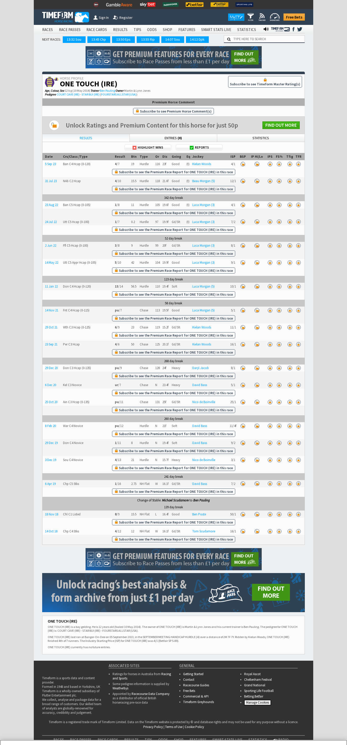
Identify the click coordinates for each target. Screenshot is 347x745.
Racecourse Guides (196, 685)
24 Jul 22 (51, 222)
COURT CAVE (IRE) (68, 94)
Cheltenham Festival (258, 679)
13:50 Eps (123, 39)
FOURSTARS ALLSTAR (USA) (118, 94)
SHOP (167, 29)
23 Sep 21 (51, 344)
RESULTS (120, 29)
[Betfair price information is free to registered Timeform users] (242, 164)
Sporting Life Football (259, 691)
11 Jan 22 (51, 286)
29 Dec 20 (51, 368)
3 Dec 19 (50, 460)
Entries (173, 138)
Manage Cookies (258, 703)
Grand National (254, 685)
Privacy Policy (143, 735)
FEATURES (186, 29)
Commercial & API (196, 696)
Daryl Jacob (200, 368)
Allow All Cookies (247, 730)
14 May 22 (51, 262)
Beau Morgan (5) (203, 181)
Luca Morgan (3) (203, 205)
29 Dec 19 (51, 443)
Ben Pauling (107, 90)
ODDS (152, 29)
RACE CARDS (96, 29)
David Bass (199, 385)
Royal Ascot (252, 674)
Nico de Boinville (203, 402)
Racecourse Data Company (150, 694)
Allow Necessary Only (286, 730)
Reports (202, 147)
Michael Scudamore (175, 500)
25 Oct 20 (51, 402)
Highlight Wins (150, 147)
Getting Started (193, 674)
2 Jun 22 (50, 245)
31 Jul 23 (51, 181)
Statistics (261, 138)
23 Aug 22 (51, 205)
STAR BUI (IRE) (91, 94)
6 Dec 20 (50, 385)
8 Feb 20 (50, 426)
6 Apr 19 (50, 484)
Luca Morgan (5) (203, 286)
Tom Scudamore (203, 531)
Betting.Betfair (253, 696)
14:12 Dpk (197, 39)
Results (86, 138)
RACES (47, 29)
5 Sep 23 (50, 164)
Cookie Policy (107, 735)
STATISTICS (246, 29)
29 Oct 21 (51, 327)
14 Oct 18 (51, 531)
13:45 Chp (98, 39)
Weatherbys (120, 688)
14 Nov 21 (51, 310)
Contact (188, 679)
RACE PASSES (70, 29)
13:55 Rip (148, 39)
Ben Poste (199, 514)
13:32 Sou (74, 39)
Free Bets (294, 17)
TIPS (137, 29)
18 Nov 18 (51, 514)
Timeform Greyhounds (198, 702)
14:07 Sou (172, 39)
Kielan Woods (201, 164)
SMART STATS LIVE (216, 29)
